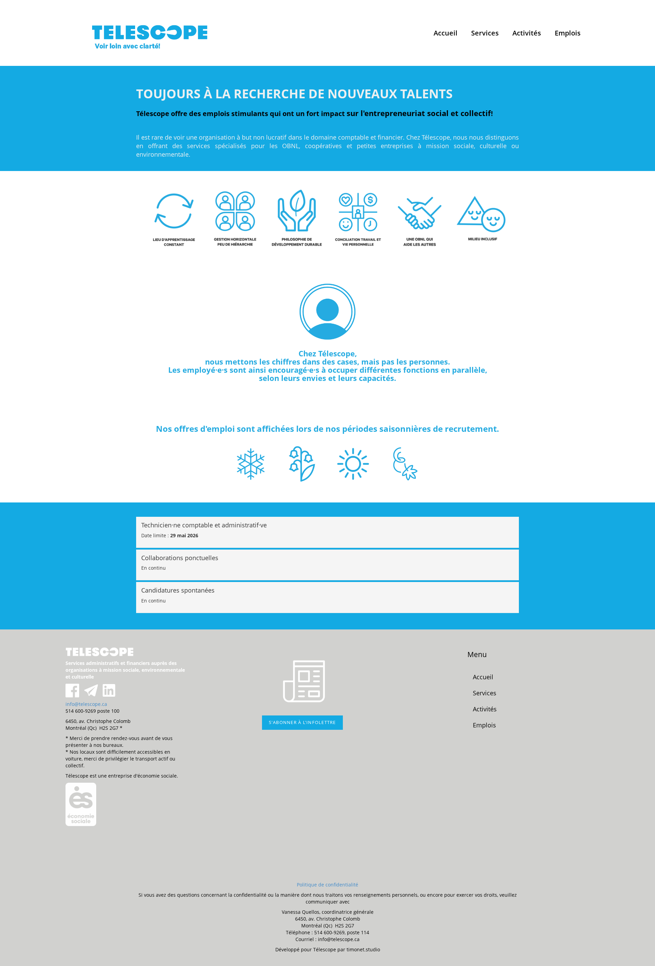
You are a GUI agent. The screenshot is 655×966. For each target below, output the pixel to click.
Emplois (568, 33)
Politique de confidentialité (327, 884)
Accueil (445, 33)
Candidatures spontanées (178, 590)
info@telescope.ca (86, 704)
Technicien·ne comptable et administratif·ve (204, 525)
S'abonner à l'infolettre (302, 722)
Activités (526, 33)
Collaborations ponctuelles (179, 558)
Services (485, 33)
